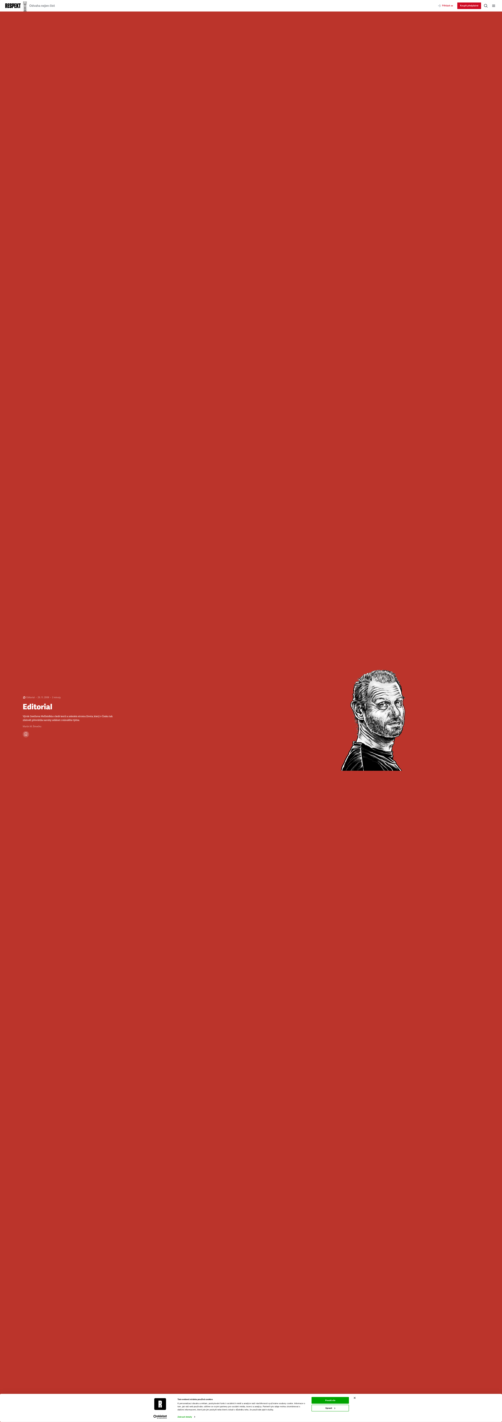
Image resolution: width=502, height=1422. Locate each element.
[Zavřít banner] (355, 1398)
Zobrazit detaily (185, 1417)
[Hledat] (486, 6)
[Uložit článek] (26, 734)
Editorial (30, 697)
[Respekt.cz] (13, 5)
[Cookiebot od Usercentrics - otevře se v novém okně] (160, 1417)
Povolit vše (330, 1400)
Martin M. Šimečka (32, 726)
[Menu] (493, 6)
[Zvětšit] (376, 717)
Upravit (328, 1408)
